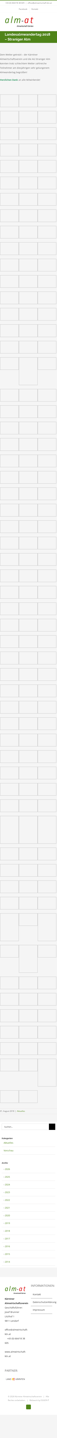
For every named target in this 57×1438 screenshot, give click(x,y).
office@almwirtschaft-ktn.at (40, 3)
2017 (7, 1238)
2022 (7, 1199)
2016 (7, 1246)
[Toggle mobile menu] (51, 19)
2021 (7, 1207)
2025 (7, 1176)
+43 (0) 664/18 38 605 (15, 3)
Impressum (39, 1309)
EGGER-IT (45, 1400)
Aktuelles (21, 1111)
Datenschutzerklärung (42, 1302)
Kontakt (37, 1294)
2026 (7, 1169)
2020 (7, 1215)
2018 (7, 1230)
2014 (7, 1261)
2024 (7, 1184)
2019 (7, 1223)
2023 (7, 1192)
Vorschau (8, 1150)
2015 (7, 1254)
